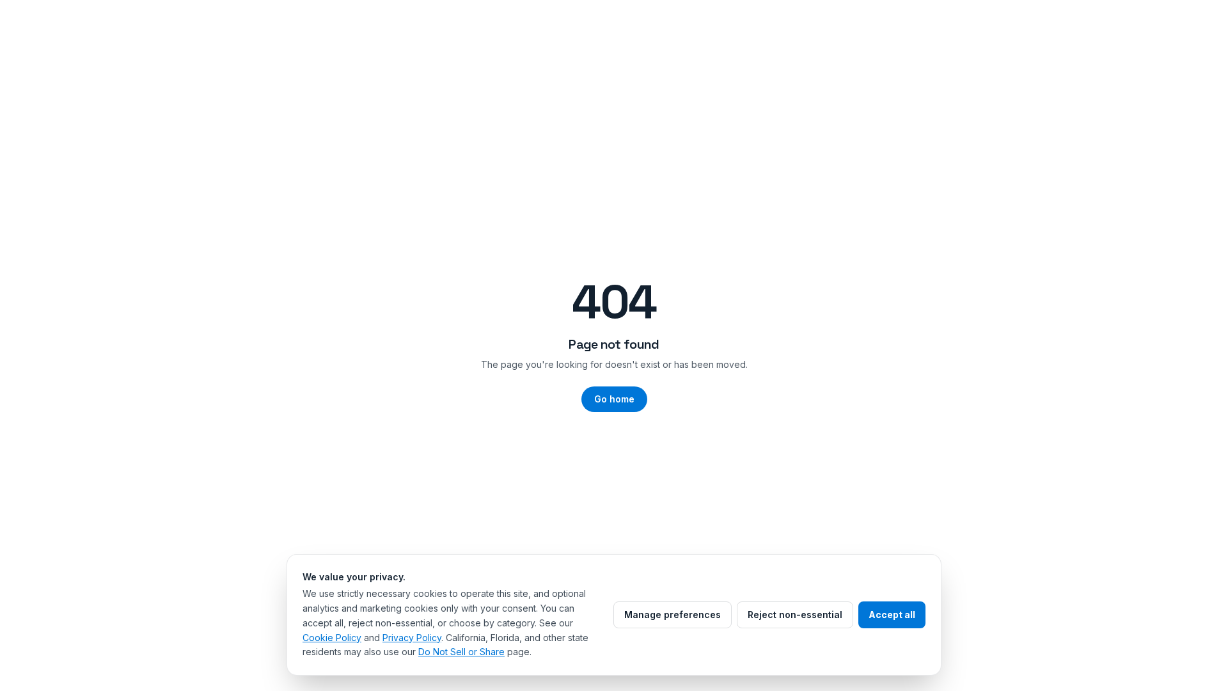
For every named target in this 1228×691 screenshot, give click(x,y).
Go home (614, 398)
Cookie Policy (332, 637)
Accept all (892, 614)
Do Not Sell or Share (461, 651)
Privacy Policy (411, 637)
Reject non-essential (795, 614)
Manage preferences (672, 614)
